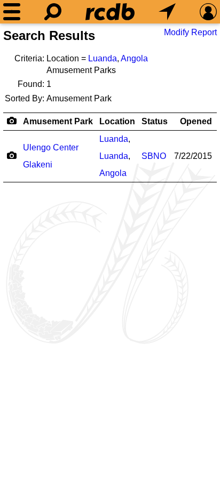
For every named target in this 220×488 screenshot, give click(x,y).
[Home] (110, 11)
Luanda (102, 58)
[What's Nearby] (167, 11)
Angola (134, 58)
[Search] (52, 11)
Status (155, 121)
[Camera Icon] (11, 155)
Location (117, 121)
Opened (196, 121)
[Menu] (11, 11)
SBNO (154, 156)
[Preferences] (208, 11)
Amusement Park (58, 121)
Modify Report (190, 32)
